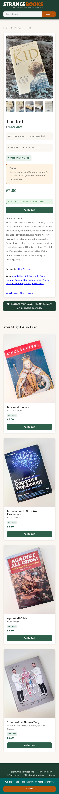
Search (49, 14)
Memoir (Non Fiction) (25, 280)
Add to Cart (29, 210)
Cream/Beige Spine (21, 283)
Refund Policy (13, 775)
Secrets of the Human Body (23, 722)
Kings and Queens (18, 407)
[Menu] (53, 5)
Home (5, 27)
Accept (29, 788)
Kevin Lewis (16, 27)
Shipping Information (34, 775)
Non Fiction (24, 269)
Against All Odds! (17, 618)
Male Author (18, 276)
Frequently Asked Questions (21, 771)
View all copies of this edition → (19, 293)
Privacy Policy (45, 771)
